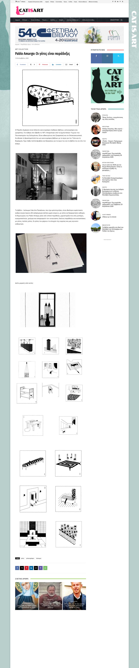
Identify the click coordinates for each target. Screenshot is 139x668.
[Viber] (41, 568)
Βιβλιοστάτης (106, 225)
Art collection (36, 44)
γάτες (22, 558)
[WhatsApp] (45, 568)
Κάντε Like (96, 54)
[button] (117, 20)
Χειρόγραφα (105, 126)
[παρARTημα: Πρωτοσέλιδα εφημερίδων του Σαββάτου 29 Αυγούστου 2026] (96, 203)
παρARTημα (105, 151)
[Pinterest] (120, 1)
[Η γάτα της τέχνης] (29, 10)
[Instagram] (115, 1)
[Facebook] (113, 1)
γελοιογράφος (30, 558)
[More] (77, 65)
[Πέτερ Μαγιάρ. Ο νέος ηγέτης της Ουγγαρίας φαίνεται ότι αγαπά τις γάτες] (74, 596)
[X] (122, 1)
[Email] (36, 568)
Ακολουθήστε (107, 54)
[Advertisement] (86, 10)
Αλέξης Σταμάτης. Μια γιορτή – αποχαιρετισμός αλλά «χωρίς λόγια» (112, 130)
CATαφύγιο (26, 603)
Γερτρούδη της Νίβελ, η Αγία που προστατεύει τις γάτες (26, 606)
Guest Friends (106, 214)
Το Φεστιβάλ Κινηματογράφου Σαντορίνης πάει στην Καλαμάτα (112, 180)
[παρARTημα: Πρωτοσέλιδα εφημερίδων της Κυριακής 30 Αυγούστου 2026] (96, 154)
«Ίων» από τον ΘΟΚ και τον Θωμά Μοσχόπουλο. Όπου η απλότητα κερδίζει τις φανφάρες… (112, 167)
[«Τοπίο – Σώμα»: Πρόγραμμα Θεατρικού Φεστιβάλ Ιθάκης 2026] (96, 142)
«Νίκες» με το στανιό (109, 217)
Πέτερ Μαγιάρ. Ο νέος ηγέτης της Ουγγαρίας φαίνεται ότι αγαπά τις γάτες (74, 605)
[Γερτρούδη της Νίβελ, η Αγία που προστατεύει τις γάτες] (26, 596)
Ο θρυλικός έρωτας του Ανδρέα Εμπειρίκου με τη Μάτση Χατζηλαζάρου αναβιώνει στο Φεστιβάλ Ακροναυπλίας (113, 192)
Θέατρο (104, 138)
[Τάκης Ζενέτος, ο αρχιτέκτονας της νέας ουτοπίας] (96, 117)
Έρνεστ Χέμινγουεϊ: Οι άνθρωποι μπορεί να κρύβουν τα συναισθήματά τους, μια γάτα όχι (50, 604)
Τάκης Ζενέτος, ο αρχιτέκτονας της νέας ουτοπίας (112, 118)
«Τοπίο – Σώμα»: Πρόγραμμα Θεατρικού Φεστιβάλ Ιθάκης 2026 (112, 143)
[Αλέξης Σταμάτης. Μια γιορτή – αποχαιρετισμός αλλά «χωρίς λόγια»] (96, 130)
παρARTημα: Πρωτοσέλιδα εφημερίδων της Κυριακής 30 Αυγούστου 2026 (112, 155)
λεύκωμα (38, 558)
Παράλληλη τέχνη (26, 44)
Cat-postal (74, 601)
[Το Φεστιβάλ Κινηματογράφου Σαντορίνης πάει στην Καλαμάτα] (96, 179)
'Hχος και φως (106, 175)
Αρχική (17, 44)
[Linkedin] (118, 1)
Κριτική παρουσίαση (108, 162)
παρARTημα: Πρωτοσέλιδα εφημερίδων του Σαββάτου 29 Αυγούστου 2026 (112, 204)
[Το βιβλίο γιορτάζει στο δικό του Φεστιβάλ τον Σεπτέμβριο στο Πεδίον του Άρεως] (96, 228)
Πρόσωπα (105, 115)
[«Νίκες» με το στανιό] (96, 216)
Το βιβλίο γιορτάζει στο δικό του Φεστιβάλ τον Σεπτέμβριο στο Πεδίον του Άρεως (112, 229)
